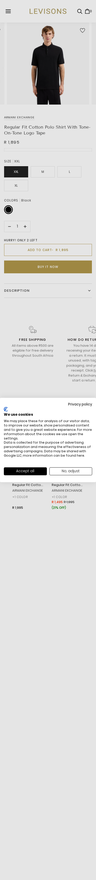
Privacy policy (80, 404)
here (80, 455)
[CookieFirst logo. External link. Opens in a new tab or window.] (6, 409)
